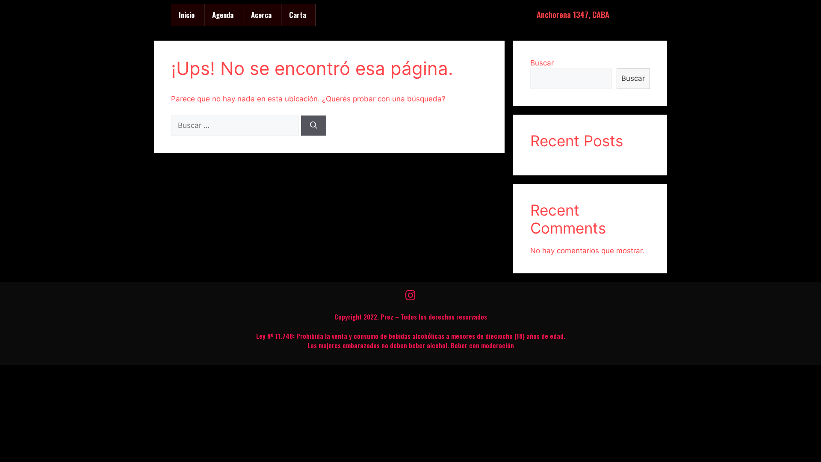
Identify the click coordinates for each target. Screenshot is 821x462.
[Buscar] (313, 126)
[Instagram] (410, 295)
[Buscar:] (236, 125)
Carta (297, 14)
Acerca (261, 14)
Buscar (542, 63)
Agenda (222, 14)
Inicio (187, 14)
